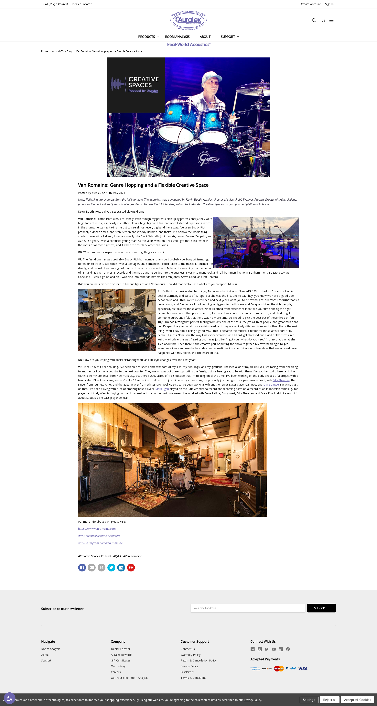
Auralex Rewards (121, 655)
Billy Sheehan (281, 380)
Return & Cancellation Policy (199, 660)
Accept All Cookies (357, 700)
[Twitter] (111, 567)
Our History (118, 666)
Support (228, 37)
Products (147, 37)
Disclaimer (187, 672)
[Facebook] (82, 567)
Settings (309, 700)
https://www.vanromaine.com (97, 528)
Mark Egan (162, 389)
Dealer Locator (82, 4)
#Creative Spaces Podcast (94, 556)
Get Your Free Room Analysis (129, 678)
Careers (116, 672)
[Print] (101, 567)
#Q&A (117, 556)
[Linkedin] (121, 567)
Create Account (311, 4)
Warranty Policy (190, 655)
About (205, 37)
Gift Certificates (121, 660)
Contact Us (188, 649)
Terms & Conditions (193, 678)
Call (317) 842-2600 (55, 4)
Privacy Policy (189, 666)
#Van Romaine (132, 556)
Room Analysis (177, 37)
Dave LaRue (271, 384)
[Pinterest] (131, 567)
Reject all (329, 700)
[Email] (92, 567)
